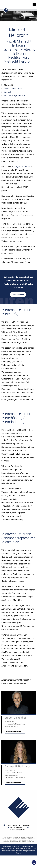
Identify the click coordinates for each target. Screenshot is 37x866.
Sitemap (31, 851)
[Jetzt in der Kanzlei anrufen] (33, 862)
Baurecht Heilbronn (26, 843)
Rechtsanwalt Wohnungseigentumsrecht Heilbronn (14, 841)
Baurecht (8, 92)
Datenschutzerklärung (19, 851)
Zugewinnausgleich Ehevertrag (11, 837)
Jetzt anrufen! (18, 295)
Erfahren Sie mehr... (15, 731)
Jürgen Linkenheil (22, 166)
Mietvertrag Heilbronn (7, 838)
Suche (18, 853)
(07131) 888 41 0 (16, 828)
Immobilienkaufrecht (13, 88)
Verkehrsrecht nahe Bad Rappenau (21, 838)
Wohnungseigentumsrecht (16, 95)
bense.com (31, 848)
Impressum (6, 851)
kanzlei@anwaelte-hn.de (18, 830)
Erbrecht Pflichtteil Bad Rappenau (24, 840)
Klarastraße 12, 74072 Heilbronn (18, 825)
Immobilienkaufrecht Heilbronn (26, 837)
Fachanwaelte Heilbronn (16, 843)
